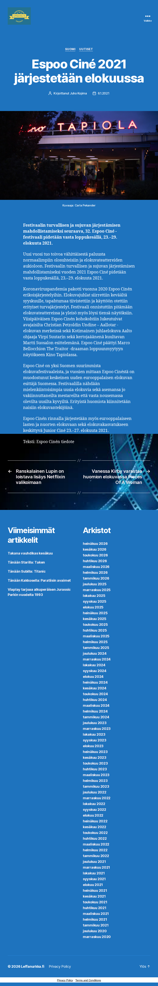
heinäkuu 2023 (95, 752)
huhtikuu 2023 (95, 769)
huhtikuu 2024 (95, 700)
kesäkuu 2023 (94, 757)
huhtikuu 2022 (95, 838)
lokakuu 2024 (94, 665)
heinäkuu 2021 (95, 890)
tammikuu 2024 (96, 717)
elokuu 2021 (93, 885)
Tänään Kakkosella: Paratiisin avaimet (39, 580)
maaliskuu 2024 (96, 705)
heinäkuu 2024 (95, 682)
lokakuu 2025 (94, 596)
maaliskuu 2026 (96, 567)
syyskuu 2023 (94, 740)
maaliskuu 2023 (96, 775)
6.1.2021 (103, 93)
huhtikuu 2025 (95, 630)
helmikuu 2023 (95, 781)
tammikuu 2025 (96, 648)
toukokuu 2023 (95, 763)
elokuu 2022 (93, 815)
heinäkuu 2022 (95, 821)
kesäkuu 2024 (94, 688)
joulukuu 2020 (95, 931)
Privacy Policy (60, 966)
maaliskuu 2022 (96, 844)
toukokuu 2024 (95, 694)
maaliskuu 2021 (96, 914)
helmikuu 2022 (95, 850)
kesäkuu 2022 (94, 827)
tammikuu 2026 (96, 578)
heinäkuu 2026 (95, 544)
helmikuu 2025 (95, 642)
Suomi (70, 49)
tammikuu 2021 (96, 925)
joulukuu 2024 (95, 653)
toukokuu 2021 (95, 902)
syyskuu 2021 (94, 879)
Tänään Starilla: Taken (26, 562)
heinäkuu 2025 (95, 613)
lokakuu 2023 (94, 734)
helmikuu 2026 (95, 572)
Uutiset (86, 49)
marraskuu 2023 (97, 729)
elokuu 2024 (93, 677)
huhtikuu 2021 (94, 908)
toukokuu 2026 (95, 555)
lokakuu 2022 (94, 804)
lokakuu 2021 (94, 873)
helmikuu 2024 (95, 711)
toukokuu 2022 (95, 833)
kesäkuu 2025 (94, 619)
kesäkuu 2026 (94, 549)
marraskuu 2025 (97, 590)
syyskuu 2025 (94, 601)
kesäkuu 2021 (94, 896)
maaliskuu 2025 (96, 636)
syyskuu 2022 (94, 810)
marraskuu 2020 (97, 937)
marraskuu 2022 (96, 798)
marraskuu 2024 (97, 659)
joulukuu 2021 (94, 862)
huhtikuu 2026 (95, 561)
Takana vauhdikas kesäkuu (30, 553)
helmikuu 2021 (95, 919)
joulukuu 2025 (95, 584)
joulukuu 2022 (94, 792)
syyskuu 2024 (94, 671)
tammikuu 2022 (96, 856)
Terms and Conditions (88, 980)
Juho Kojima (78, 93)
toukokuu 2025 (95, 625)
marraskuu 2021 (96, 867)
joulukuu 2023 (95, 723)
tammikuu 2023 (96, 786)
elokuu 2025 (93, 607)
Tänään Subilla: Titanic (27, 571)
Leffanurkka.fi (32, 966)
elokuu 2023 (93, 746)
